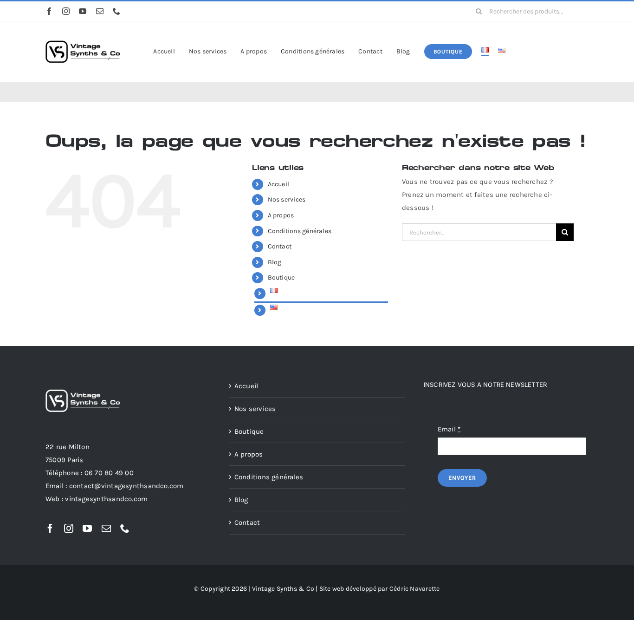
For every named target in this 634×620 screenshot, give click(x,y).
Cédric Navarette (414, 589)
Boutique (281, 277)
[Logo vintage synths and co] (82, 34)
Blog (275, 262)
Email (449, 429)
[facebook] (49, 11)
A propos (281, 215)
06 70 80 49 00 (109, 473)
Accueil (279, 184)
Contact (280, 246)
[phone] (116, 11)
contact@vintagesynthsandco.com (126, 486)
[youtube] (82, 11)
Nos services (287, 199)
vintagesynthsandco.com (106, 499)
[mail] (100, 11)
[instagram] (66, 11)
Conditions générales (300, 231)
